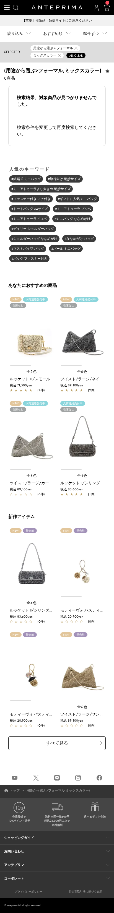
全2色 (32, 371)
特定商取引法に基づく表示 (85, 891)
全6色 (82, 371)
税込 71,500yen (21, 385)
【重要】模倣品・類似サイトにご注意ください (57, 20)
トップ (15, 790)
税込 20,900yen (71, 616)
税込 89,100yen (71, 385)
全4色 (82, 475)
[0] (106, 9)
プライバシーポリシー (28, 891)
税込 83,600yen (71, 489)
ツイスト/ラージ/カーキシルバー (39, 482)
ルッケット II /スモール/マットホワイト (44, 378)
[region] (32, 333)
